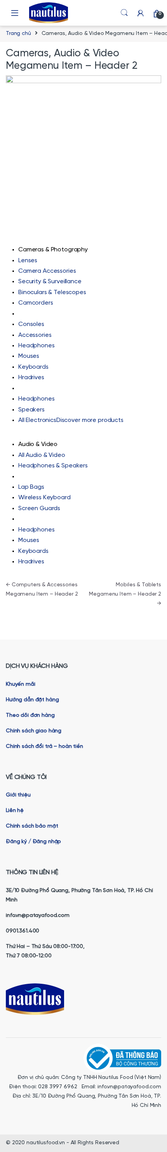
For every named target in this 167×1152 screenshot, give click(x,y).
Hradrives (31, 377)
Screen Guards (39, 508)
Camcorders (35, 303)
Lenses (27, 260)
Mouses (28, 356)
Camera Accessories (47, 271)
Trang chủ (18, 34)
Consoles (31, 324)
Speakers (31, 409)
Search (124, 13)
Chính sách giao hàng (34, 731)
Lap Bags (31, 487)
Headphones (36, 345)
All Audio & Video (41, 455)
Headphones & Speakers (53, 465)
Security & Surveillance (50, 281)
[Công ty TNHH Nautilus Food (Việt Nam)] (122, 1058)
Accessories (34, 335)
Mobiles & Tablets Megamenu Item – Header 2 (125, 594)
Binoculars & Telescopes (52, 292)
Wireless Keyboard (44, 497)
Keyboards (33, 367)
